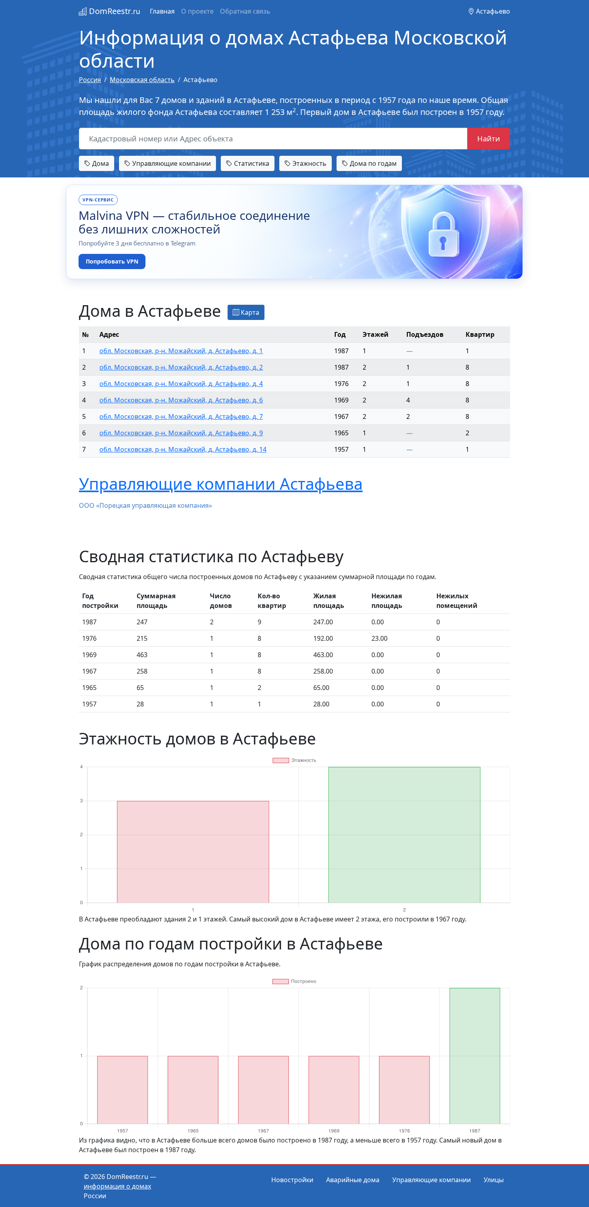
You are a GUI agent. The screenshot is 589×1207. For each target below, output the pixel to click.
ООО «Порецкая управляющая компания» (145, 505)
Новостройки (292, 1179)
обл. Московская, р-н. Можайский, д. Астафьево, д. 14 (182, 449)
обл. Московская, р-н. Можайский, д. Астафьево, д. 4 (181, 383)
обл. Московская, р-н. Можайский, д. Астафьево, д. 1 (181, 350)
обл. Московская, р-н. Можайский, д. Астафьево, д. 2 (181, 367)
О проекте (197, 11)
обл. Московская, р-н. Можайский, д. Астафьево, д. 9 (181, 432)
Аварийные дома (352, 1179)
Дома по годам (372, 163)
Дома (100, 163)
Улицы (494, 1179)
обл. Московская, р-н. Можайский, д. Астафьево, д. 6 (181, 400)
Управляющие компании (171, 163)
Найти (488, 138)
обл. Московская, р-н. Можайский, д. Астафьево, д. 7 (181, 416)
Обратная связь (245, 11)
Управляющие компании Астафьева (221, 484)
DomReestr (113, 11)
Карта (249, 312)
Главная (162, 11)
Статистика (250, 163)
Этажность (309, 163)
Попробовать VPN (112, 261)
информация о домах (117, 1186)
